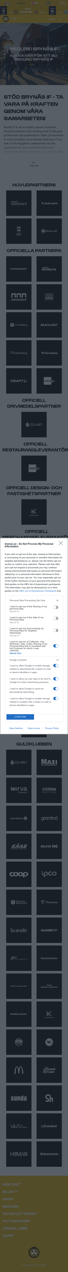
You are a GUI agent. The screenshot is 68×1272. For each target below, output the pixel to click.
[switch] (55, 607)
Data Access (34, 728)
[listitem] (34, 600)
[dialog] (34, 636)
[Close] (62, 544)
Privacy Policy (52, 728)
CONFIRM (20, 717)
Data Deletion (16, 728)
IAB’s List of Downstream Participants (37, 591)
